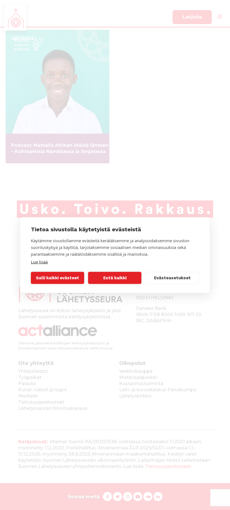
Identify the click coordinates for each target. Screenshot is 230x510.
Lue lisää (39, 261)
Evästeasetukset (172, 277)
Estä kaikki (115, 277)
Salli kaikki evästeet (57, 277)
